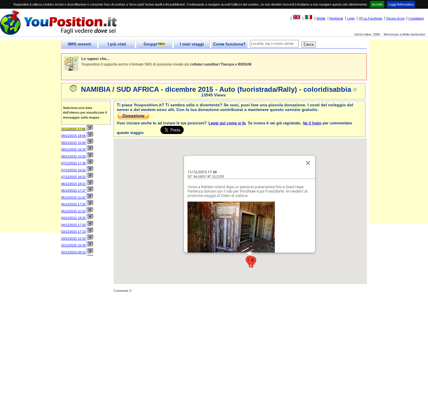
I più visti (117, 44)
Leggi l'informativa (400, 4)
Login (351, 18)
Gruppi (150, 44)
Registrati (336, 18)
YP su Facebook (370, 18)
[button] (252, 261)
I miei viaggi (192, 44)
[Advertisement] (30, 145)
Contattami (416, 18)
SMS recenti (79, 44)
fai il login (312, 123)
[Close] (308, 163)
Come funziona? (229, 44)
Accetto (377, 4)
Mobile (321, 18)
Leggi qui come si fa (226, 123)
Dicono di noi (395, 18)
